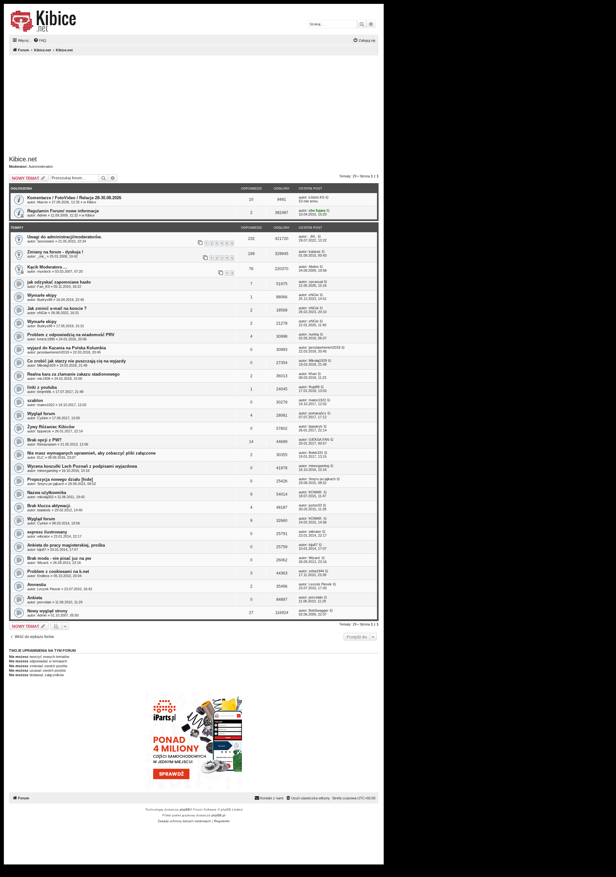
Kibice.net (23, 159)
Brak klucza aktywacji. (49, 505)
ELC (40, 457)
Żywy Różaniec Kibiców (50, 426)
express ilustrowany (47, 532)
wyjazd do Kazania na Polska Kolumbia (66, 347)
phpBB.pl (218, 815)
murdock (44, 271)
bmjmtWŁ (44, 392)
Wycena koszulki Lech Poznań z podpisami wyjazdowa (82, 466)
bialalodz (44, 510)
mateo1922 (46, 405)
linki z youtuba (42, 387)
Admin (42, 215)
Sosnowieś (45, 241)
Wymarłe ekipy (41, 295)
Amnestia (36, 584)
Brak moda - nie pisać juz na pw (59, 558)
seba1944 (316, 571)
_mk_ (41, 256)
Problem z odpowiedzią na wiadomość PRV (71, 334)
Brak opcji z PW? (44, 440)
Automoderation (41, 166)
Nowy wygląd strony (47, 611)
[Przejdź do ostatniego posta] (327, 197)
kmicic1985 (46, 339)
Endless (43, 576)
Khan (313, 374)
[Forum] (43, 21)
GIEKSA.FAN (319, 439)
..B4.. (313, 236)
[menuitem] (39, 40)
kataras (315, 251)
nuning (314, 334)
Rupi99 (314, 387)
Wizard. (43, 563)
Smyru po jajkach (50, 484)
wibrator (43, 536)
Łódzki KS (316, 197)
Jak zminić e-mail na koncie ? (57, 308)
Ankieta (34, 597)
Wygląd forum (41, 413)
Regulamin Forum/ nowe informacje (63, 211)
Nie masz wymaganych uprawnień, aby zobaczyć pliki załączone (91, 453)
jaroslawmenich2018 (53, 352)
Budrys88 (44, 300)
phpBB (185, 809)
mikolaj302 (45, 497)
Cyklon (42, 418)
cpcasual (316, 282)
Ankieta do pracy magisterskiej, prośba (66, 545)
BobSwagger (319, 610)
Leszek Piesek (48, 589)
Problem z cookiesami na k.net (58, 571)
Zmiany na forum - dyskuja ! (55, 252)
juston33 (315, 505)
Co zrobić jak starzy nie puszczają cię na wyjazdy (76, 361)
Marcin (42, 202)
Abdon (314, 266)
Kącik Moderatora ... (47, 267)
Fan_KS (43, 286)
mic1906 (43, 378)
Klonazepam (46, 444)
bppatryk (44, 431)
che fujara (317, 210)
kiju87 (41, 549)
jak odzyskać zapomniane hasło (59, 282)
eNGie (314, 295)
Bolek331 (316, 453)
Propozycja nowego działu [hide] (60, 479)
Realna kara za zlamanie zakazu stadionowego (73, 374)
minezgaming (47, 471)
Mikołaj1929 (46, 365)
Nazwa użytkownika (46, 492)
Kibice (91, 202)
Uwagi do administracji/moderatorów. (64, 236)
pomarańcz (317, 413)
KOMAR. (315, 492)
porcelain (44, 602)
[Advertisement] (201, 105)
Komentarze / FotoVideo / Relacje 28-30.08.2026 (74, 197)
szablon (35, 400)
